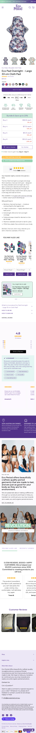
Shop (3, 654)
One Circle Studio (27, 723)
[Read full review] (14, 395)
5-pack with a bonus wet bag (22, 196)
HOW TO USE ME (7, 310)
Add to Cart (9, 274)
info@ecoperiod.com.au (11, 698)
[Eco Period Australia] (18, 7)
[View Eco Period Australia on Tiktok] (7, 715)
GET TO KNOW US (8, 502)
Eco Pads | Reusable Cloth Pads (11, 68)
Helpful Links (5, 660)
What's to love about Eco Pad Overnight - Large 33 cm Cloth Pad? (15, 306)
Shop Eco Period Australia (18, 530)
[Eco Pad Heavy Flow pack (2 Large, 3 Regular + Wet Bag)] (7, 289)
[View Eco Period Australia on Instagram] (3, 715)
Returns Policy (13, 726)
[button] (29, 7)
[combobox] (9, 270)
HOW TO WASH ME (7, 313)
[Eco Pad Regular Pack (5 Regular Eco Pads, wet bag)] (21, 248)
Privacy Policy (5, 726)
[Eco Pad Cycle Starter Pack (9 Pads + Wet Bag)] (9, 248)
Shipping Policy (22, 726)
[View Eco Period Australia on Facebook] (11, 715)
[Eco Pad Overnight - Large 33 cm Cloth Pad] (6, 61)
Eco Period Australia (11, 723)
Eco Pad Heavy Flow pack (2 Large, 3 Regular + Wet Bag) (20, 287)
